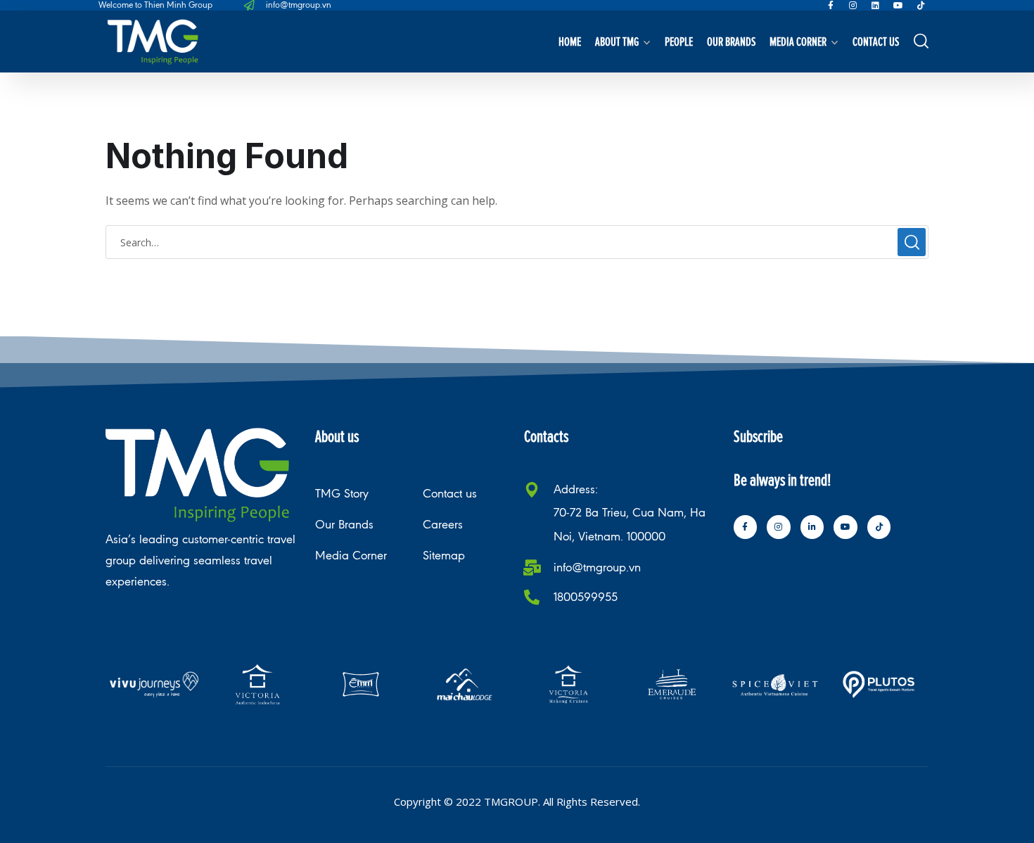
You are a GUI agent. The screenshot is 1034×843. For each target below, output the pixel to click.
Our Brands (731, 41)
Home (570, 41)
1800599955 (586, 597)
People (679, 41)
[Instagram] (853, 5)
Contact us (876, 41)
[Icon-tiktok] (921, 5)
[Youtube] (898, 5)
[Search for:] (517, 242)
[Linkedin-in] (812, 527)
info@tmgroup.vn (597, 567)
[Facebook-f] (830, 5)
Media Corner (798, 41)
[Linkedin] (876, 5)
